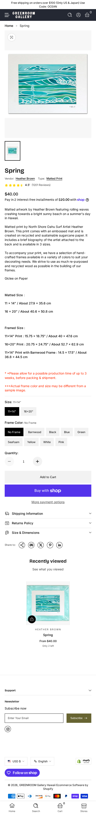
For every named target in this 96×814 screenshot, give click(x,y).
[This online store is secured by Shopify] (83, 761)
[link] (27, 185)
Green (81, 432)
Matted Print (54, 178)
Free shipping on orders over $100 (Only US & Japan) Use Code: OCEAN (48, 4)
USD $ (17, 761)
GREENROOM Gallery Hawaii (37, 785)
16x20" (28, 411)
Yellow (31, 442)
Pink (61, 442)
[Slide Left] (8, 5)
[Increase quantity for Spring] (37, 461)
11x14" (12, 411)
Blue (67, 432)
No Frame (14, 432)
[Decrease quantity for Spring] (9, 461)
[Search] (70, 15)
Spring (24, 26)
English (43, 761)
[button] (70, 15)
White (47, 442)
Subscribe (76, 718)
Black (52, 432)
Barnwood (34, 432)
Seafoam (13, 442)
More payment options (48, 502)
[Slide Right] (88, 5)
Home (9, 26)
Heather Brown (25, 178)
